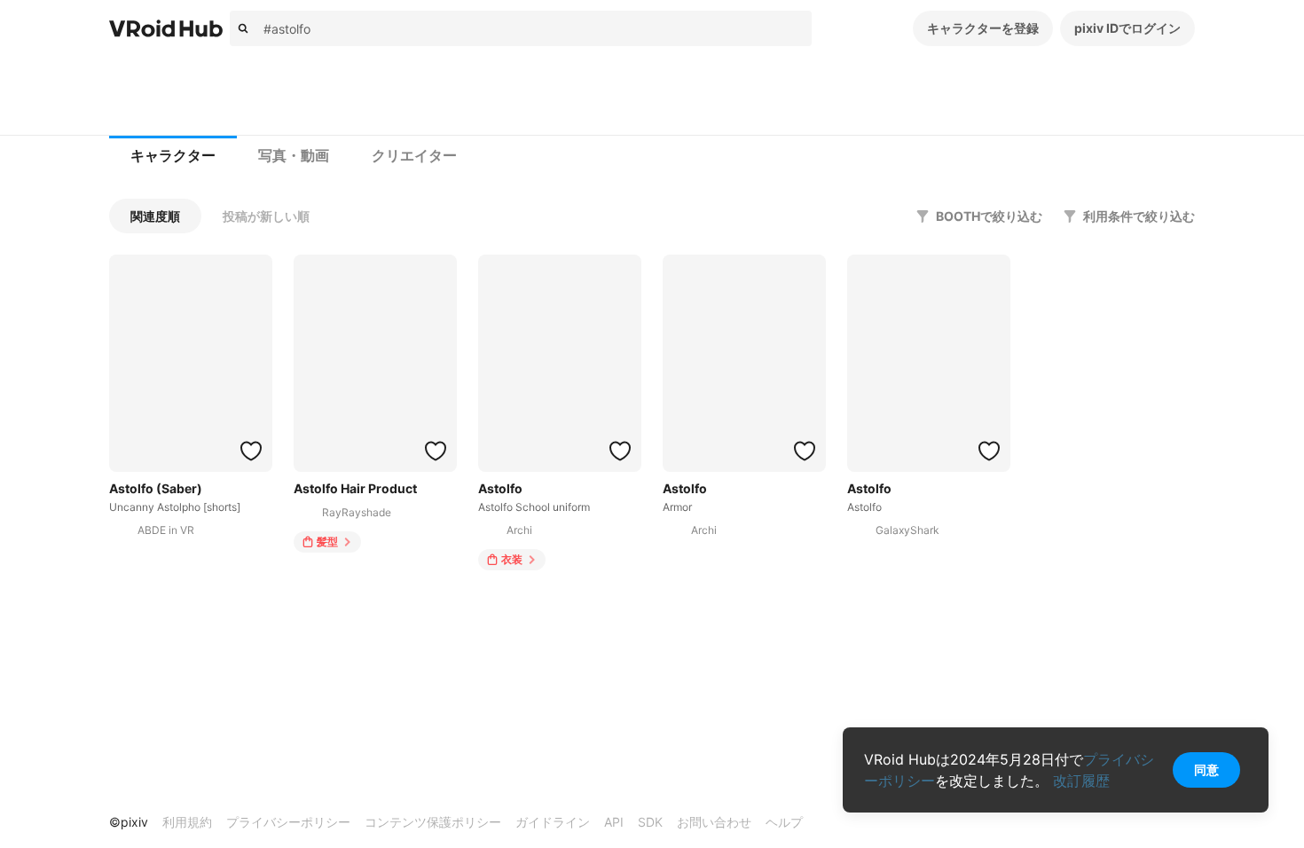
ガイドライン (552, 821)
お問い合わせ (714, 821)
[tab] (173, 156)
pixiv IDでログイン (1127, 27)
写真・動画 (293, 155)
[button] (155, 216)
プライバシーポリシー (288, 821)
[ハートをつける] (251, 450)
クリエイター (414, 155)
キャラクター (173, 155)
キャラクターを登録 (983, 27)
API (614, 821)
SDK (650, 821)
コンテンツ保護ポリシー (433, 821)
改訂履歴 (1081, 780)
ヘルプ (784, 821)
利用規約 (187, 821)
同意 (1206, 769)
